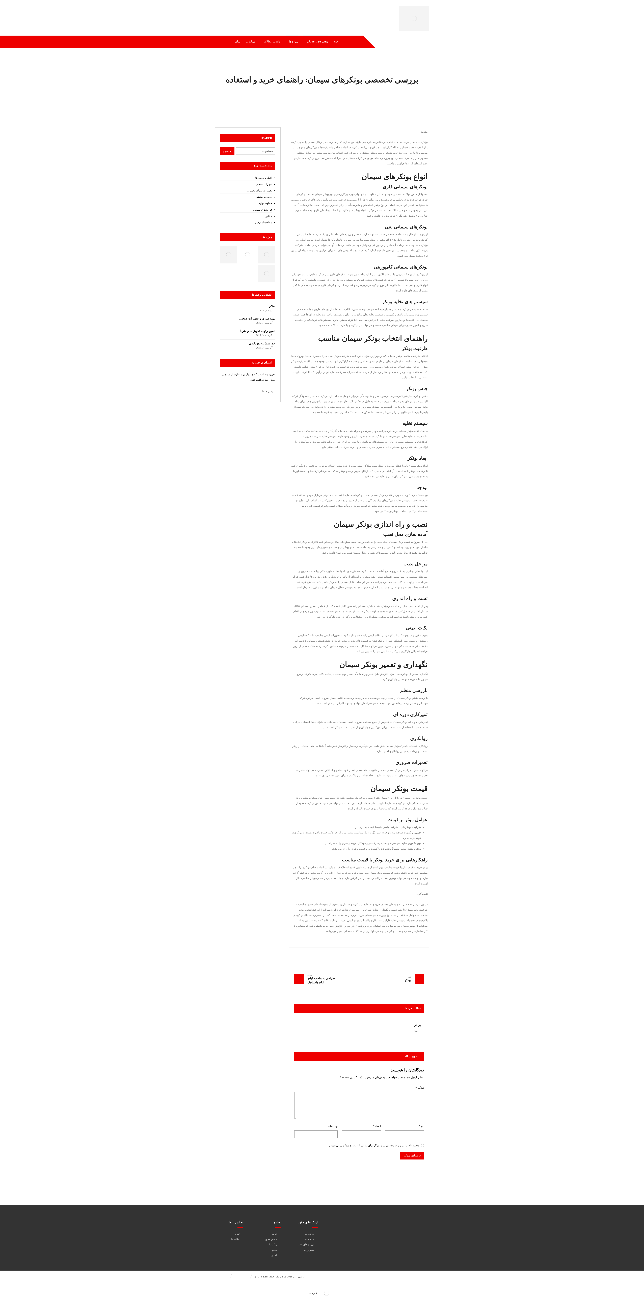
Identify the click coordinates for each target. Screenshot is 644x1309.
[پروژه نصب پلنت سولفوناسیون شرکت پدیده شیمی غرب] (247, 254)
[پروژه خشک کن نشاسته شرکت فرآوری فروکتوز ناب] (228, 254)
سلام (272, 306)
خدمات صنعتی (264, 196)
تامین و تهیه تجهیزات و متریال (256, 331)
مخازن (415, 1031)
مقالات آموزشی (263, 222)
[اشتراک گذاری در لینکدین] (359, 954)
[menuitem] (321, 1293)
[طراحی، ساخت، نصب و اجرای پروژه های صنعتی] (414, 18)
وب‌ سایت (332, 1126)
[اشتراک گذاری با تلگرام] (339, 954)
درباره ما (309, 1233)
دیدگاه (419, 1087)
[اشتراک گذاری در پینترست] (379, 954)
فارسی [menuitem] (313, 1293)
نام (421, 1126)
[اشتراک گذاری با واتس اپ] (349, 954)
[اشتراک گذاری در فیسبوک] (399, 954)
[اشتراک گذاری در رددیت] (369, 954)
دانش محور (271, 1239)
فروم (274, 1233)
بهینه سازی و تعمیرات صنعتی (257, 318)
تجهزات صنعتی (264, 184)
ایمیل (377, 1126)
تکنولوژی (309, 1250)
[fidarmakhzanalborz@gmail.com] (410, 1227)
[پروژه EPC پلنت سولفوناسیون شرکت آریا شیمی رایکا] (266, 273)
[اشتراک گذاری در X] (389, 954)
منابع (274, 1250)
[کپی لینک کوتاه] (319, 954)
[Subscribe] (224, 391)
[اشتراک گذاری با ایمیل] (329, 954)
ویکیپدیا (273, 1244)
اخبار (274, 1255)
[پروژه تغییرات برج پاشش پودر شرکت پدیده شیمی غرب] (266, 254)
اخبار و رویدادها (263, 177)
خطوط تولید (265, 203)
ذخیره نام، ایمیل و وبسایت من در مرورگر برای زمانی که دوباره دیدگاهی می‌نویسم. (373, 1145)
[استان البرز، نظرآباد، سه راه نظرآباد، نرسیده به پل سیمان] (410, 1237)
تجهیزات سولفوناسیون (259, 190)
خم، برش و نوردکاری (262, 343)
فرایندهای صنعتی (262, 209)
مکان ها (235, 1239)
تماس (236, 1233)
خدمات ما (309, 1239)
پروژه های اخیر (306, 1244)
